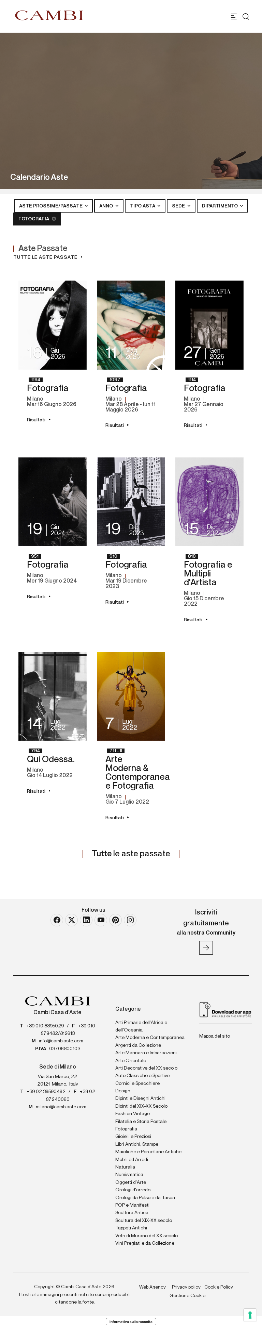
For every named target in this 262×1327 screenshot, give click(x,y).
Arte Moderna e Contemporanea (150, 1037)
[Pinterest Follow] (115, 920)
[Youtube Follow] (100, 920)
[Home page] (49, 15)
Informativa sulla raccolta (131, 1322)
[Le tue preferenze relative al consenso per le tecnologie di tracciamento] (250, 1315)
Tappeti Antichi (131, 1228)
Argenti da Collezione (138, 1045)
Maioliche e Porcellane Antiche (148, 1151)
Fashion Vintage (132, 1113)
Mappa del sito (214, 1036)
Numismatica (129, 1174)
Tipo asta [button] (143, 206)
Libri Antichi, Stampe (136, 1144)
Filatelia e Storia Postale (140, 1121)
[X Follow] (71, 920)
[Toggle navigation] (234, 16)
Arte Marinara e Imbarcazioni (146, 1053)
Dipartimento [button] (220, 206)
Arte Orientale (130, 1060)
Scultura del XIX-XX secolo (143, 1220)
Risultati (36, 420)
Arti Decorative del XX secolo (146, 1068)
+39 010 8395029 (45, 1026)
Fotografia (34, 219)
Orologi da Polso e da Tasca (145, 1197)
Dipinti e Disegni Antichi (140, 1098)
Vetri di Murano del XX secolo (146, 1235)
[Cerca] (245, 16)
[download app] (225, 1009)
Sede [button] (179, 206)
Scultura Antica (131, 1212)
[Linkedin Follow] (86, 920)
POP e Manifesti (132, 1205)
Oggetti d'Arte (130, 1182)
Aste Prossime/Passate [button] (51, 206)
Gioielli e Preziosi (133, 1136)
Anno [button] (106, 206)
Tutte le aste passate (45, 257)
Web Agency (152, 1287)
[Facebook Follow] (56, 920)
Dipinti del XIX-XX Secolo (141, 1106)
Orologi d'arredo (132, 1190)
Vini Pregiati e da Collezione (144, 1243)
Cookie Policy (218, 1287)
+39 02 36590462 (46, 1091)
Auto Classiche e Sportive (142, 1075)
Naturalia (125, 1167)
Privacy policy (186, 1287)
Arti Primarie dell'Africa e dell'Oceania (141, 1026)
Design (122, 1091)
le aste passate (131, 854)
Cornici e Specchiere (137, 1083)
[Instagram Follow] (130, 920)
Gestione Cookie (187, 1295)
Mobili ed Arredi (131, 1159)
